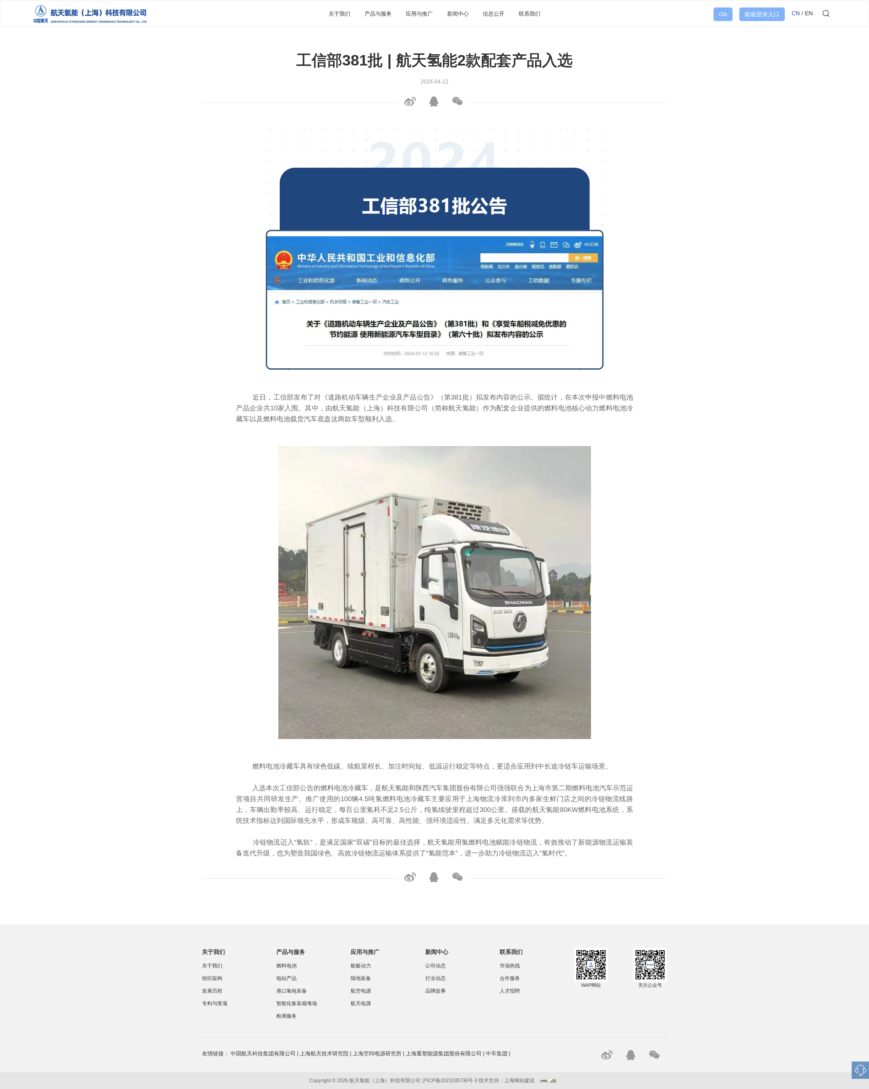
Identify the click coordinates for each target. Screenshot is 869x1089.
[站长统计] (547, 1080)
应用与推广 (419, 14)
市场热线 (510, 965)
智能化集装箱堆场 (296, 1003)
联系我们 (529, 14)
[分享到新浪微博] (409, 101)
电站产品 (286, 978)
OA (723, 14)
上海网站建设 (520, 1080)
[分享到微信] (456, 101)
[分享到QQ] (433, 101)
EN (809, 13)
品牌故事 (435, 991)
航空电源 (361, 991)
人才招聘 (510, 991)
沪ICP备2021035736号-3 (449, 1080)
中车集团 (496, 1053)
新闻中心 (458, 14)
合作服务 (510, 978)
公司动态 (435, 965)
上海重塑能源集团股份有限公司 (444, 1053)
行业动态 (435, 978)
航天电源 (361, 1003)
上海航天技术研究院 (324, 1053)
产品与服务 (378, 14)
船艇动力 (361, 965)
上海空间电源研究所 (377, 1053)
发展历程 (212, 991)
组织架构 (212, 978)
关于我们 (339, 14)
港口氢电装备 (291, 991)
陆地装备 (361, 978)
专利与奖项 (214, 1003)
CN (796, 13)
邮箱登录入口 (762, 14)
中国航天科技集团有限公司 (263, 1053)
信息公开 (493, 14)
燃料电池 (286, 965)
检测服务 (286, 1016)
